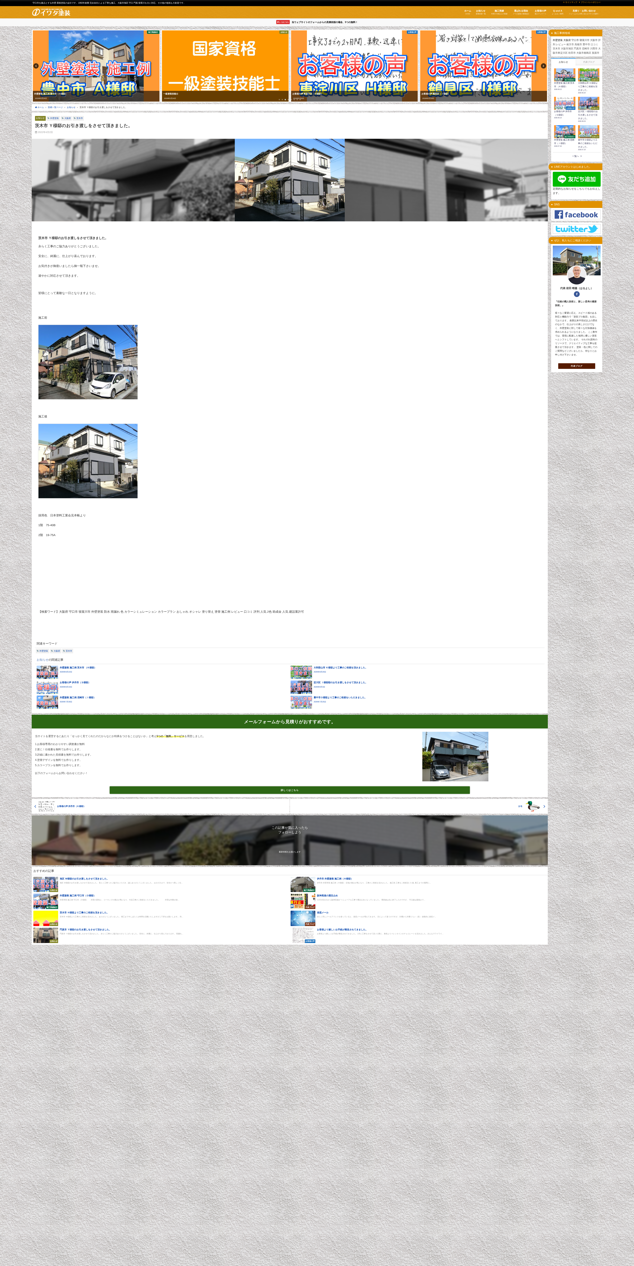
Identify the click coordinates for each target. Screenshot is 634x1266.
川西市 (594, 48)
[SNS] (577, 214)
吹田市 (572, 53)
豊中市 (586, 44)
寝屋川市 (584, 40)
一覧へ (575, 156)
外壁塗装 (54, 118)
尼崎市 (585, 48)
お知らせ (40, 118)
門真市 (577, 48)
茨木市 (79, 118)
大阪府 (67, 118)
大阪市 (594, 40)
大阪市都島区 (583, 53)
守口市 (575, 40)
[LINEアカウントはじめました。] (577, 179)
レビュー (561, 44)
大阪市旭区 (567, 48)
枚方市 (570, 44)
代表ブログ (576, 366)
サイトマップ (571, 2)
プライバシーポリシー (591, 2)
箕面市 (595, 53)
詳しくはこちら (290, 790)
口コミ (594, 44)
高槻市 (578, 44)
